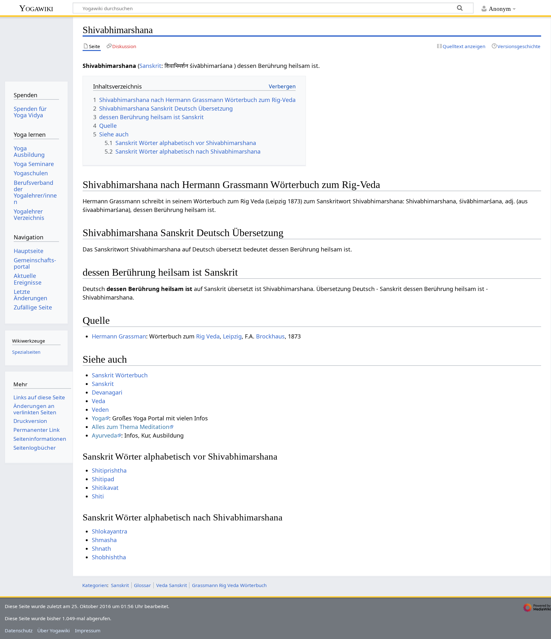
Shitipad (103, 479)
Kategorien (94, 585)
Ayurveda (104, 435)
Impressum (87, 630)
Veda (98, 401)
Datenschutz (19, 630)
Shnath (101, 548)
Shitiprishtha (109, 470)
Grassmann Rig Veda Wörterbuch (229, 585)
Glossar (142, 585)
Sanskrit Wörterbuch (120, 375)
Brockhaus (270, 336)
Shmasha (104, 540)
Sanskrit (150, 65)
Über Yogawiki (53, 630)
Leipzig (232, 336)
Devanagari (107, 392)
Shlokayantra (109, 531)
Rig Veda (208, 336)
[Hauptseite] (36, 47)
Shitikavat (105, 487)
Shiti (98, 496)
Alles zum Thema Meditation (130, 427)
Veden (100, 409)
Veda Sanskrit (171, 585)
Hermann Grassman (119, 336)
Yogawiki (36, 8)
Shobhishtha (109, 557)
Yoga (98, 418)
